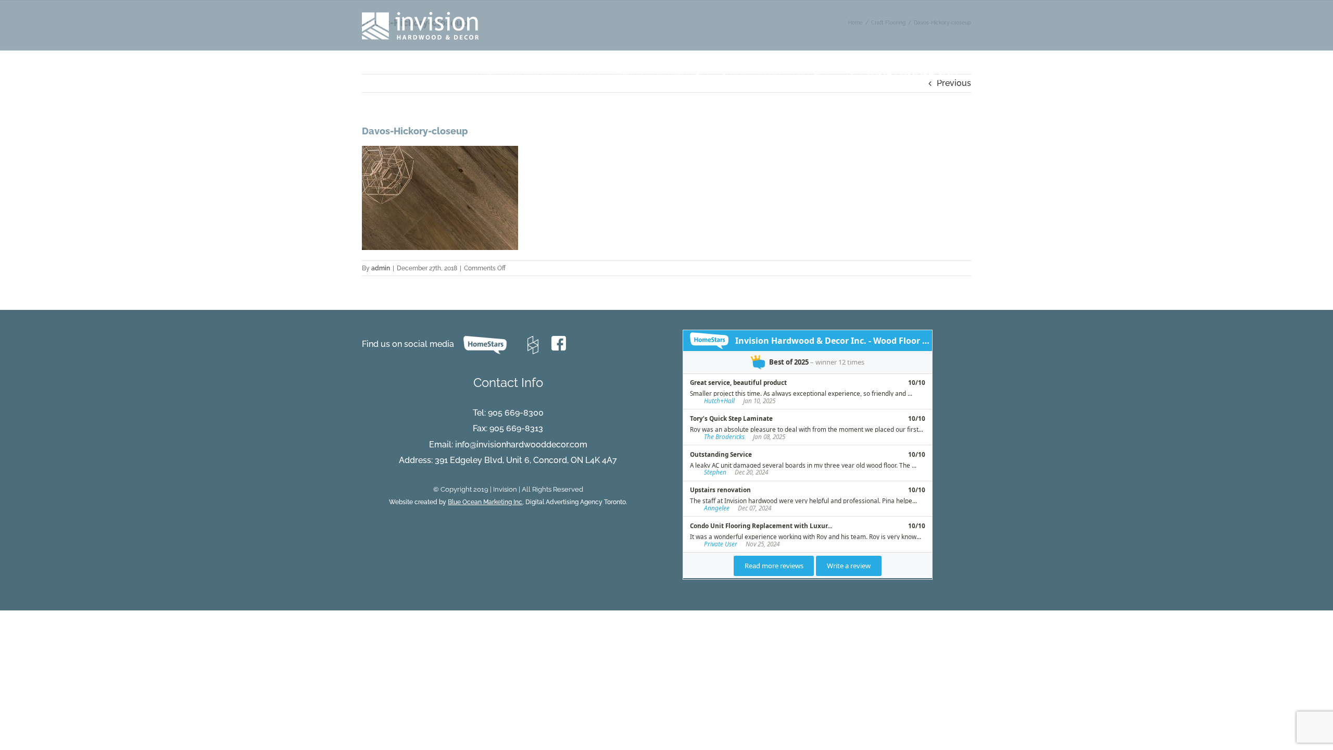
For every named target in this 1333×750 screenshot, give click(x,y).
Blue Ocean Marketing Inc (485, 502)
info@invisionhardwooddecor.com (521, 444)
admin (380, 268)
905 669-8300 (516, 413)
